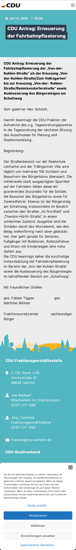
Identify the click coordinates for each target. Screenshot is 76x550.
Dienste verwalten (37, 505)
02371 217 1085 (23, 427)
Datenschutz (47, 544)
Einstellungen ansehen (38, 536)
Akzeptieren (38, 515)
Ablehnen (38, 525)
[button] (70, 467)
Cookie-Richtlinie (29, 544)
